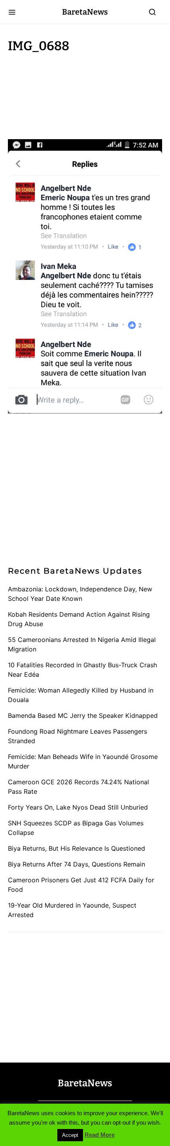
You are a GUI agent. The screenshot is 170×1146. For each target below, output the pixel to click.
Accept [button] (70, 1135)
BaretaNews (85, 12)
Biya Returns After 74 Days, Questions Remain (76, 864)
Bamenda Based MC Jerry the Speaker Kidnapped (83, 715)
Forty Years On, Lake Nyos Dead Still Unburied (78, 807)
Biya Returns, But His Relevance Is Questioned (76, 848)
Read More (100, 1134)
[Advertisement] (71, 94)
